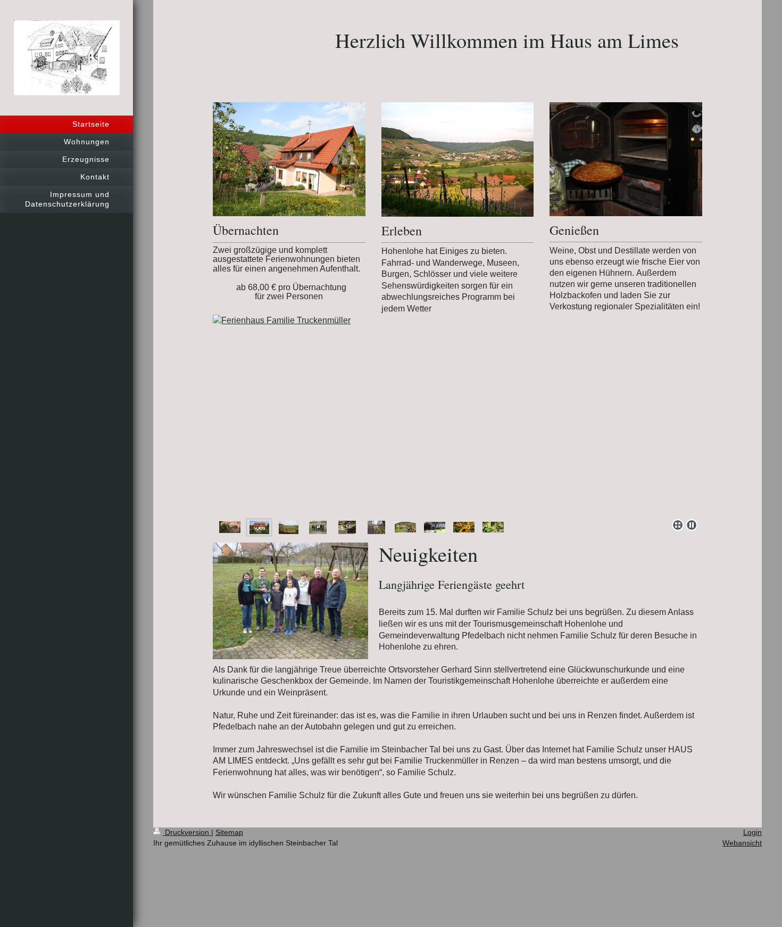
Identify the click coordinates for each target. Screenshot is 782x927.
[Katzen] (347, 527)
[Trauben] (493, 527)
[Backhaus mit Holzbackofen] (229, 527)
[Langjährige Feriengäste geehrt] (318, 527)
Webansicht (742, 843)
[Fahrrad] (405, 527)
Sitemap (229, 832)
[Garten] (434, 527)
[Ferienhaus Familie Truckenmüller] (457, 414)
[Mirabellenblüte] (376, 527)
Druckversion (187, 832)
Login (752, 832)
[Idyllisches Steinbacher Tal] (288, 527)
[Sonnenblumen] (464, 527)
